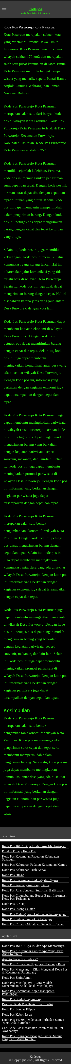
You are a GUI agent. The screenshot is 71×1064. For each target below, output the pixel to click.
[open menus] (4, 8)
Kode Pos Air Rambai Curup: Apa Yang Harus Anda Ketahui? (32, 952)
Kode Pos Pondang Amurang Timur (25, 885)
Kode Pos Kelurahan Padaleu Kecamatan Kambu (34, 864)
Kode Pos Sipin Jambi (17, 977)
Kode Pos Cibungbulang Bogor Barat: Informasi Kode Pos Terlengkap (34, 897)
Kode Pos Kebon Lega (17, 1014)
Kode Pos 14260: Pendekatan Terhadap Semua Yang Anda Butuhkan (33, 1021)
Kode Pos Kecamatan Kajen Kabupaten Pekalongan (28, 992)
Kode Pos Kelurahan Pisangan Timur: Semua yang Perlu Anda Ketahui (32, 1037)
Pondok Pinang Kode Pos (19, 851)
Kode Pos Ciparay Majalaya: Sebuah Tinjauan (33, 924)
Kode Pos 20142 (13, 875)
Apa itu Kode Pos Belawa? (20, 959)
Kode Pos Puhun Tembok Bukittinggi (27, 919)
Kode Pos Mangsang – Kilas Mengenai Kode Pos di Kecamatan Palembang (35, 970)
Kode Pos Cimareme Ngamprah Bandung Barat (33, 964)
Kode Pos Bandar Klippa (18, 1009)
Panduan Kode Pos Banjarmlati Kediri (27, 1004)
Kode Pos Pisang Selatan (18, 909)
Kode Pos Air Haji (14, 903)
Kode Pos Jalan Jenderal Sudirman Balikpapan (33, 890)
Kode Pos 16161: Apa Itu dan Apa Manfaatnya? (34, 846)
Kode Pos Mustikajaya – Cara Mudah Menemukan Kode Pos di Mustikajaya (27, 984)
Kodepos (35, 9)
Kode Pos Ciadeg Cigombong (21, 999)
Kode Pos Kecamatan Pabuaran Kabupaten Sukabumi (30, 858)
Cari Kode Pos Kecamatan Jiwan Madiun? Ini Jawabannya (32, 1029)
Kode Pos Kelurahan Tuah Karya (24, 869)
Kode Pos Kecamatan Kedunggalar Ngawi (30, 880)
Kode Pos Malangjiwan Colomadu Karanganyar (34, 914)
